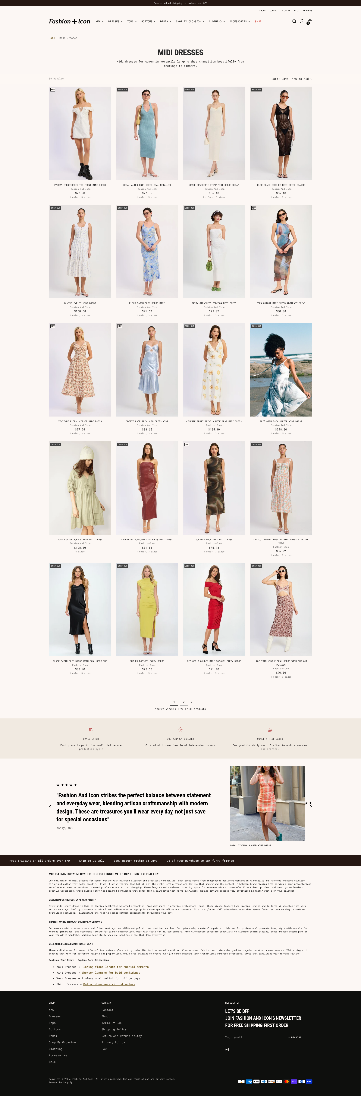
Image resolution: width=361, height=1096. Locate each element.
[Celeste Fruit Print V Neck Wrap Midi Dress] (214, 370)
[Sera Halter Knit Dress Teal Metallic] (147, 133)
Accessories (58, 1055)
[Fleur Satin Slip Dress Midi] (147, 251)
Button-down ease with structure (109, 984)
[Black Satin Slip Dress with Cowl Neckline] (80, 609)
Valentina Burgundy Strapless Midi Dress (147, 539)
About (106, 1016)
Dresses (55, 1016)
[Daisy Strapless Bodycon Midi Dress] (214, 251)
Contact (107, 1010)
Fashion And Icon (82, 1079)
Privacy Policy (113, 1042)
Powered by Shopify (60, 1082)
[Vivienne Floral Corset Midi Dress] (80, 370)
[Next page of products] (191, 702)
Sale (52, 1062)
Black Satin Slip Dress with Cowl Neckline (80, 661)
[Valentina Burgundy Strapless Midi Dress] (147, 488)
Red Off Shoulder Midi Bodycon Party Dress (214, 661)
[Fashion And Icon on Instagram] (227, 1050)
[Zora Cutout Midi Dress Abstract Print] (281, 251)
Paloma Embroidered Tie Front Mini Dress (80, 184)
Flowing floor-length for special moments (115, 967)
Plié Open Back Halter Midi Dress (281, 421)
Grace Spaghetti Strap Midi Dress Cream (214, 184)
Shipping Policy (114, 1029)
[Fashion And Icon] (69, 21)
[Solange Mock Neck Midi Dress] (214, 488)
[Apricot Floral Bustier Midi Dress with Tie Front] (281, 488)
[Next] (264, 21)
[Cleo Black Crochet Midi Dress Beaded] (281, 133)
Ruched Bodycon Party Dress (147, 661)
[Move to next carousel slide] (311, 807)
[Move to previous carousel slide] (50, 807)
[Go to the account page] (302, 21)
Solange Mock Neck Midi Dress (214, 539)
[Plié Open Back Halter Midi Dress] (281, 370)
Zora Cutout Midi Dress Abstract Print (281, 303)
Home (52, 38)
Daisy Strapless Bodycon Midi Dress (214, 303)
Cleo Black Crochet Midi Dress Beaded (281, 184)
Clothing (55, 1049)
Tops (52, 1023)
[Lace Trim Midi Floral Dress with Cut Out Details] (281, 609)
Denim (53, 1036)
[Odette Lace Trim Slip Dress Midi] (147, 370)
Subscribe (295, 1037)
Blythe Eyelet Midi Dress (80, 303)
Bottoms (55, 1029)
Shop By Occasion (62, 1042)
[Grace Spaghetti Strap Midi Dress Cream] (214, 133)
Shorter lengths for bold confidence (111, 972)
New (51, 1010)
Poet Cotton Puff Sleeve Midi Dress (80, 539)
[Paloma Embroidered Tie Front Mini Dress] (80, 133)
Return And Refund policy (122, 1036)
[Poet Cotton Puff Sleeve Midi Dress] (80, 488)
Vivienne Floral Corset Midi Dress (80, 421)
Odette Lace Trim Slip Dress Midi (147, 421)
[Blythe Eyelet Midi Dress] (80, 251)
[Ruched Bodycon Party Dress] (147, 609)
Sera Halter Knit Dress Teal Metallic (147, 184)
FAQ (104, 1049)
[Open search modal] (294, 21)
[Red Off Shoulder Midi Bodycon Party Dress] (214, 609)
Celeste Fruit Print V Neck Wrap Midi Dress (214, 421)
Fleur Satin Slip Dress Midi (147, 303)
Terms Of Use (112, 1023)
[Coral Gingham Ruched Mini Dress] (267, 803)
